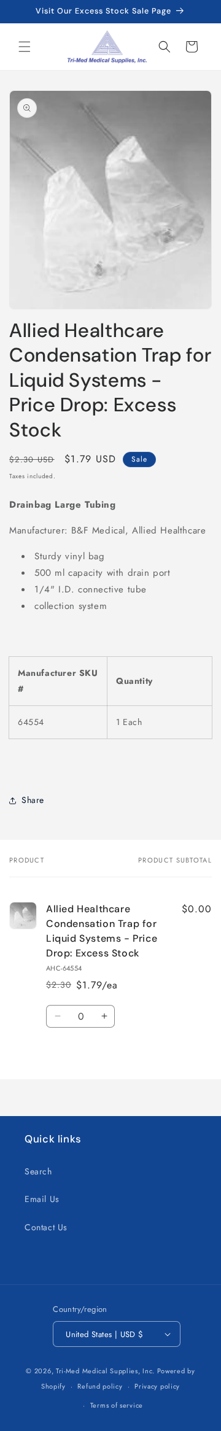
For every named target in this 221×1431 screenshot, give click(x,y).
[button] (24, 46)
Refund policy (99, 1386)
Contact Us (46, 1227)
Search (38, 1171)
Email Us (42, 1199)
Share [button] (32, 800)
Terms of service (116, 1405)
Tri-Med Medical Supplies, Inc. (105, 1371)
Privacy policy (157, 1386)
